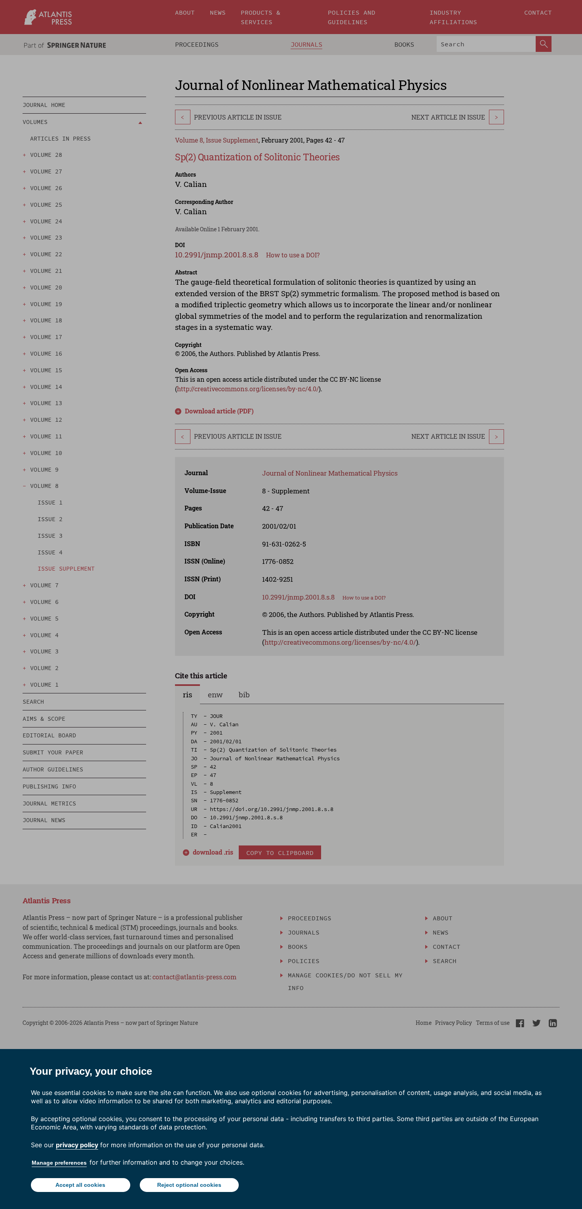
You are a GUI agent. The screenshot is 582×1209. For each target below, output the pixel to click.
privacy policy (77, 1145)
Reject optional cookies (189, 1185)
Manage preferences (59, 1162)
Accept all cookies (80, 1185)
